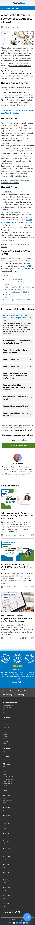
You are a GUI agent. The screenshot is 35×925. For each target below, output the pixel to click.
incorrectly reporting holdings (20, 66)
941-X (4, 802)
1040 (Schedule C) (8, 777)
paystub (23, 268)
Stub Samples (7, 708)
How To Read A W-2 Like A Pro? (16, 279)
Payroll (5, 491)
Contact (12, 691)
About (5, 691)
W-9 (4, 759)
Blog (19, 691)
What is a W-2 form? (11, 359)
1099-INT (5, 737)
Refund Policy (19, 695)
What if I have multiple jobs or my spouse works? (15, 351)
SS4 (4, 844)
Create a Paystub (8, 705)
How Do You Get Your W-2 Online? (17, 292)
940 (4, 810)
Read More (29, 474)
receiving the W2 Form (13, 212)
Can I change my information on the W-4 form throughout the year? (15, 317)
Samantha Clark (11, 535)
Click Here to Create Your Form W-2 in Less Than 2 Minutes (17, 111)
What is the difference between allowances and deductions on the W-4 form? (15, 375)
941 (4, 798)
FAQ (4, 712)
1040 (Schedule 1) (8, 783)
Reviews (26, 691)
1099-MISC (6, 728)
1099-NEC (5, 730)
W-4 (4, 751)
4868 (4, 859)
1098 (4, 826)
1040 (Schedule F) (8, 781)
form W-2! (26, 266)
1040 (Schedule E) (8, 779)
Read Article (25, 506)
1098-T (5, 828)
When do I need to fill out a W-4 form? (15, 398)
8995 (4, 836)
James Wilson (10, 27)
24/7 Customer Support (13, 8)
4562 (4, 883)
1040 (4, 774)
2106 (4, 851)
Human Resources (9, 543)
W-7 (4, 767)
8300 (4, 890)
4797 (4, 898)
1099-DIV (5, 739)
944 (4, 818)
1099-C (5, 743)
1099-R (5, 734)
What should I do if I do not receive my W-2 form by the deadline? (14, 387)
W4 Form (7, 123)
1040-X (5, 790)
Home (4, 710)
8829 (4, 867)
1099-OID (5, 741)
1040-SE (5, 788)
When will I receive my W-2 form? (16, 406)
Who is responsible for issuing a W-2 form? (15, 414)
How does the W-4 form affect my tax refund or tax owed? (16, 342)
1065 (4, 906)
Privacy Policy (7, 695)
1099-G (5, 732)
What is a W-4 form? (11, 366)
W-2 (4, 720)
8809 (4, 875)
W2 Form (6, 33)
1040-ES (5, 786)
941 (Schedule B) (7, 800)
